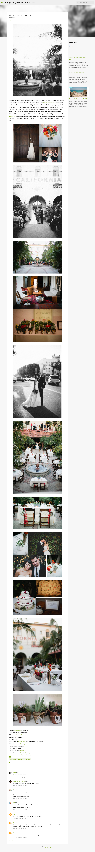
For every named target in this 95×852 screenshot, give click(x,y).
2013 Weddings (13, 759)
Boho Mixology (17, 789)
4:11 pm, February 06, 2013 (20, 828)
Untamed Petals (20, 735)
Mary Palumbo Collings (19, 781)
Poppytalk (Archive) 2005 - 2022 (20, 2)
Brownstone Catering (19, 744)
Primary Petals (22, 741)
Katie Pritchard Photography (25, 755)
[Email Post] (10, 757)
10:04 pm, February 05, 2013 (20, 818)
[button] (10, 20)
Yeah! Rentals (22, 750)
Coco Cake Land (17, 822)
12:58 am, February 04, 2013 (20, 777)
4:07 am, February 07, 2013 (20, 837)
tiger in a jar (16, 814)
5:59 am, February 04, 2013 (20, 785)
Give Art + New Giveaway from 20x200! (78, 98)
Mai (14, 802)
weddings (28, 759)
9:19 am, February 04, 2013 (20, 798)
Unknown (15, 832)
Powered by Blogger (48, 847)
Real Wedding (21, 759)
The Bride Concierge (48, 102)
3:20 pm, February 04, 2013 (20, 809)
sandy (14, 772)
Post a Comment (13, 840)
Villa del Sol (12, 116)
